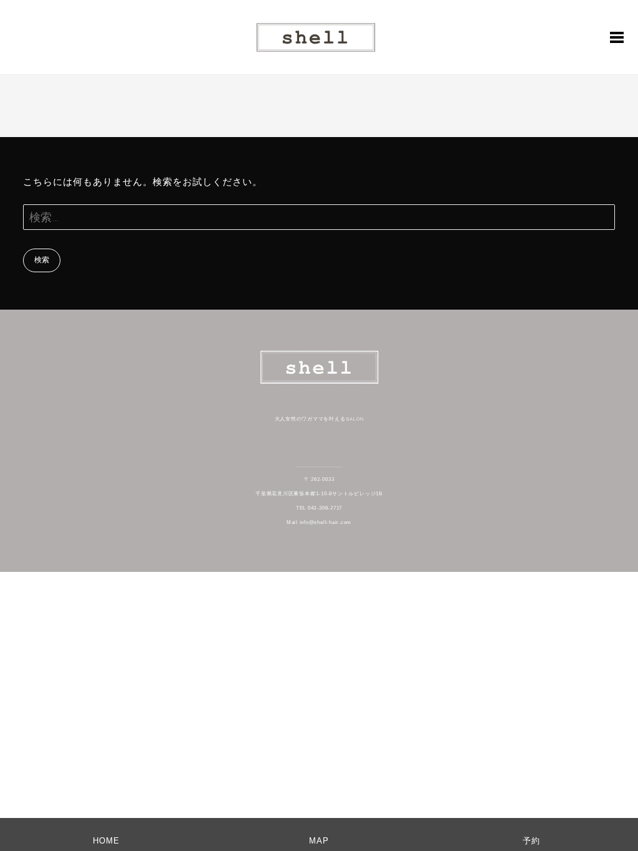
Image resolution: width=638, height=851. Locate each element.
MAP (319, 840)
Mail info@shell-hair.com (319, 522)
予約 (531, 840)
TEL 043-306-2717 (319, 508)
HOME (106, 840)
